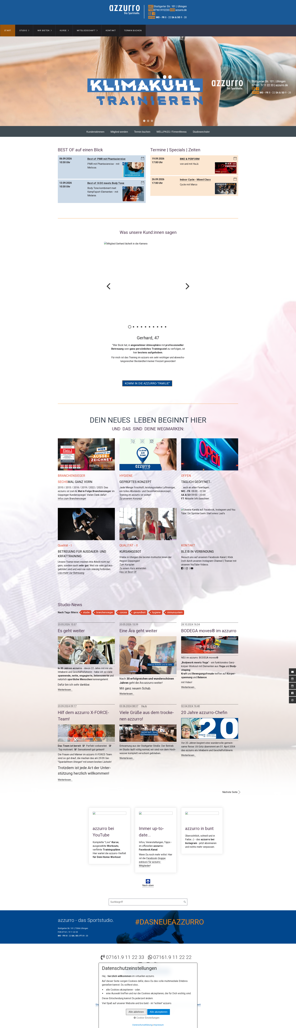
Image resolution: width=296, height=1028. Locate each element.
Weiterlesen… (65, 682)
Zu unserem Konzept (130, 491)
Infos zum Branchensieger (72, 491)
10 (165, 326)
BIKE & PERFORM (189, 158)
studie (86, 605)
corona (123, 605)
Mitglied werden (119, 131)
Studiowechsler (201, 131)
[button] (147, 376)
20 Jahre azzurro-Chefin (204, 705)
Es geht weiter (71, 623)
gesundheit (140, 605)
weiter (187, 288)
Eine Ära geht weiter (138, 623)
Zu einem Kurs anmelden (132, 560)
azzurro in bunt (202, 823)
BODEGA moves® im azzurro (208, 623)
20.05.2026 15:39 (128, 617)
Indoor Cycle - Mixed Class (195, 179)
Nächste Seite (230, 784)
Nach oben (148, 878)
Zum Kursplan (126, 557)
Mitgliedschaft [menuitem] (86, 30)
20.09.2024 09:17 (67, 698)
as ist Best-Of (128, 564)
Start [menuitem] (7, 30)
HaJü (144, 698)
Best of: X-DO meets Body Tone (105, 183)
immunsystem (175, 605)
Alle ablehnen (136, 1012)
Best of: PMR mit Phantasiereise (106, 158)
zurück (108, 288)
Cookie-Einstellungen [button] (147, 1017)
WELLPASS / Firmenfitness (171, 131)
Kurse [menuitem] (63, 30)
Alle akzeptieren (158, 1012)
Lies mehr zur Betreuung (71, 565)
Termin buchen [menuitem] (133, 30)
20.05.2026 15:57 (67, 617)
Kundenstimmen (95, 131)
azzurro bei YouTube (109, 828)
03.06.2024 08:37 (128, 698)
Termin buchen (142, 131)
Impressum (159, 1025)
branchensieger (104, 605)
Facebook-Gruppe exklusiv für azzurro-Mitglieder (152, 854)
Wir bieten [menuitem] (43, 30)
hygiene (156, 605)
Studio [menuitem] (23, 30)
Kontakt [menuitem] (111, 30)
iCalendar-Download (142, 158)
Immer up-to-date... (155, 832)
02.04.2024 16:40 (190, 698)
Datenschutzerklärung (142, 1025)
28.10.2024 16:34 (190, 617)
